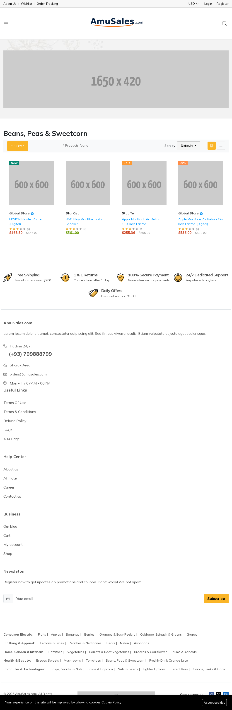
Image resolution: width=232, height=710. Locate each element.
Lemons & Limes (52, 643)
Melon (124, 643)
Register (223, 3)
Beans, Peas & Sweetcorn (125, 660)
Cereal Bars (179, 669)
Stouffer (128, 213)
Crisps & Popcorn (100, 669)
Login (208, 3)
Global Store (19, 213)
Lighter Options (154, 669)
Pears (110, 643)
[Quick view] (54, 162)
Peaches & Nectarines (85, 643)
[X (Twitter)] (218, 695)
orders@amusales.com (28, 374)
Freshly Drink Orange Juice (168, 660)
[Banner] (116, 79)
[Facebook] (211, 695)
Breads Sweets (47, 660)
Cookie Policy (111, 702)
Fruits (42, 634)
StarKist (72, 213)
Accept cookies (214, 702)
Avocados (141, 643)
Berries (89, 634)
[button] (188, 145)
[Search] (225, 23)
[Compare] (54, 174)
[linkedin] (226, 695)
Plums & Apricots (184, 652)
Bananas (72, 634)
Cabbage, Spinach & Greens (161, 634)
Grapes (192, 634)
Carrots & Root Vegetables (109, 652)
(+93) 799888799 (30, 353)
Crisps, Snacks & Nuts (66, 669)
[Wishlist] (54, 168)
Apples (56, 634)
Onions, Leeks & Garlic (209, 669)
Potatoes (55, 652)
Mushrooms (72, 660)
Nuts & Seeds (128, 669)
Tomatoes (93, 660)
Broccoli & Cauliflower (150, 652)
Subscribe (216, 598)
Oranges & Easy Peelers (117, 634)
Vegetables (75, 652)
